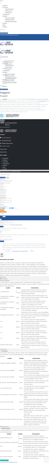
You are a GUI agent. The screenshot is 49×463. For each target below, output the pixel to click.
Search (2, 210)
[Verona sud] (2, 186)
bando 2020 (42, 101)
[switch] (0, 428)
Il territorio (5, 7)
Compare (2, 177)
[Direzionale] (6, 194)
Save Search (3, 211)
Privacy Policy (3, 149)
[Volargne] (2, 187)
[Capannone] (6, 191)
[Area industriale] (6, 190)
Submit (2, 241)
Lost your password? (16, 224)
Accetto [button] (7, 251)
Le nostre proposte (10, 17)
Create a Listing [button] (4, 33)
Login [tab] (4, 216)
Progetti (5, 23)
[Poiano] (2, 185)
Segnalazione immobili (11, 21)
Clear (2, 213)
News (4, 25)
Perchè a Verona (9, 9)
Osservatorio (8, 12)
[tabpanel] (24, 314)
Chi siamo (5, 5)
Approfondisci (24, 251)
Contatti (5, 26)
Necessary (4, 279)
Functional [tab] (3, 349)
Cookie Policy (3, 152)
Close (7, 177)
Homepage (5, 158)
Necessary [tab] (3, 277)
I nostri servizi (6, 14)
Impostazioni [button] (16, 251)
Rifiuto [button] (32, 251)
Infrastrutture (8, 10)
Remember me (5, 224)
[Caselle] (2, 184)
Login (2, 226)
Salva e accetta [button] (4, 460)
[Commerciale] (6, 193)
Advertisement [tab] (4, 426)
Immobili (5, 16)
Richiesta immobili (9, 19)
